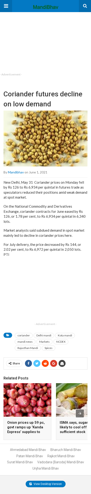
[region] (35, 41)
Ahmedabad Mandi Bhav (28, 450)
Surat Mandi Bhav (20, 462)
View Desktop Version (47, 484)
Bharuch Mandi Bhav (65, 450)
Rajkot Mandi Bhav (61, 456)
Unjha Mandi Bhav (45, 468)
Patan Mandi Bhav (29, 456)
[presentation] (80, 413)
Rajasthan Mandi (28, 348)
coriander (24, 335)
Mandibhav (16, 172)
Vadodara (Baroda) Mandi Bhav (60, 462)
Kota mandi (65, 335)
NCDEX (61, 341)
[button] (6, 6)
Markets (44, 341)
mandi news (25, 341)
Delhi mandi (43, 335)
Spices (48, 348)
